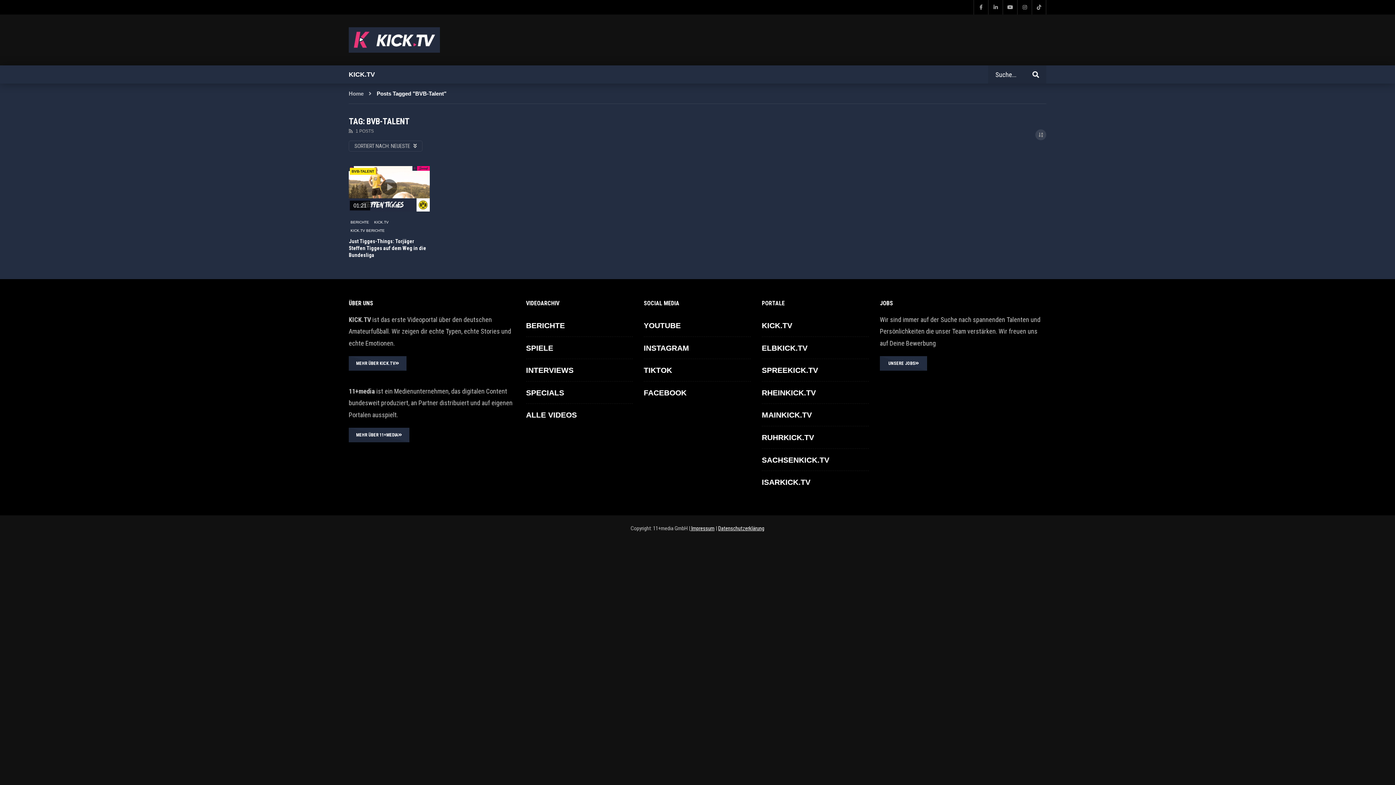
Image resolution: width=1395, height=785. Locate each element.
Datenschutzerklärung (741, 528)
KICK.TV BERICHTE (368, 231)
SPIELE (539, 348)
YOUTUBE (662, 325)
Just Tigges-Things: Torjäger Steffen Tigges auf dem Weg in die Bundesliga (387, 248)
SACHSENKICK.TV (795, 460)
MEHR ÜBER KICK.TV (375, 363)
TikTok (658, 370)
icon (389, 187)
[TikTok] (1039, 7)
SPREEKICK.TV (790, 370)
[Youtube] (1010, 7)
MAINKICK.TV (787, 415)
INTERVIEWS (550, 370)
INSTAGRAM (666, 348)
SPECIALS (545, 393)
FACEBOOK (665, 393)
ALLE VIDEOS (551, 415)
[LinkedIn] (995, 7)
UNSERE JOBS (901, 363)
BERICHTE (360, 222)
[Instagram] (1024, 7)
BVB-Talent (363, 171)
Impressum (702, 528)
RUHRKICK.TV (788, 437)
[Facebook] (981, 7)
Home (356, 93)
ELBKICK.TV (785, 348)
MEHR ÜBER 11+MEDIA (377, 435)
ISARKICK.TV (786, 482)
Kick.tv (362, 74)
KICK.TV (381, 222)
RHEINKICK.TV (789, 393)
